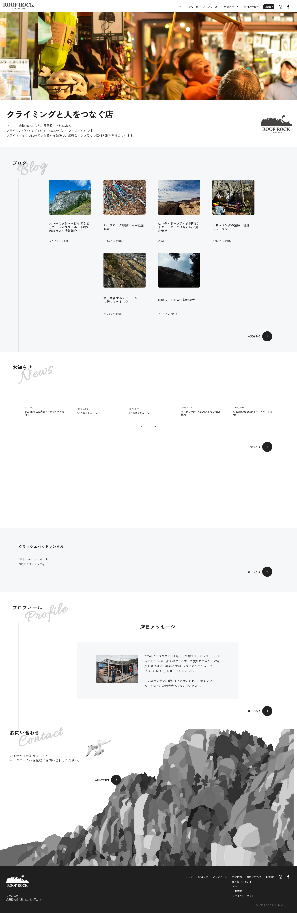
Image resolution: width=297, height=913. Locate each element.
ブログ (180, 6)
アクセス (237, 886)
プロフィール (210, 6)
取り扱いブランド (242, 881)
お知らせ (193, 6)
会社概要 (237, 891)
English (269, 6)
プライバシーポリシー (244, 895)
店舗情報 (237, 876)
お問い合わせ (251, 6)
